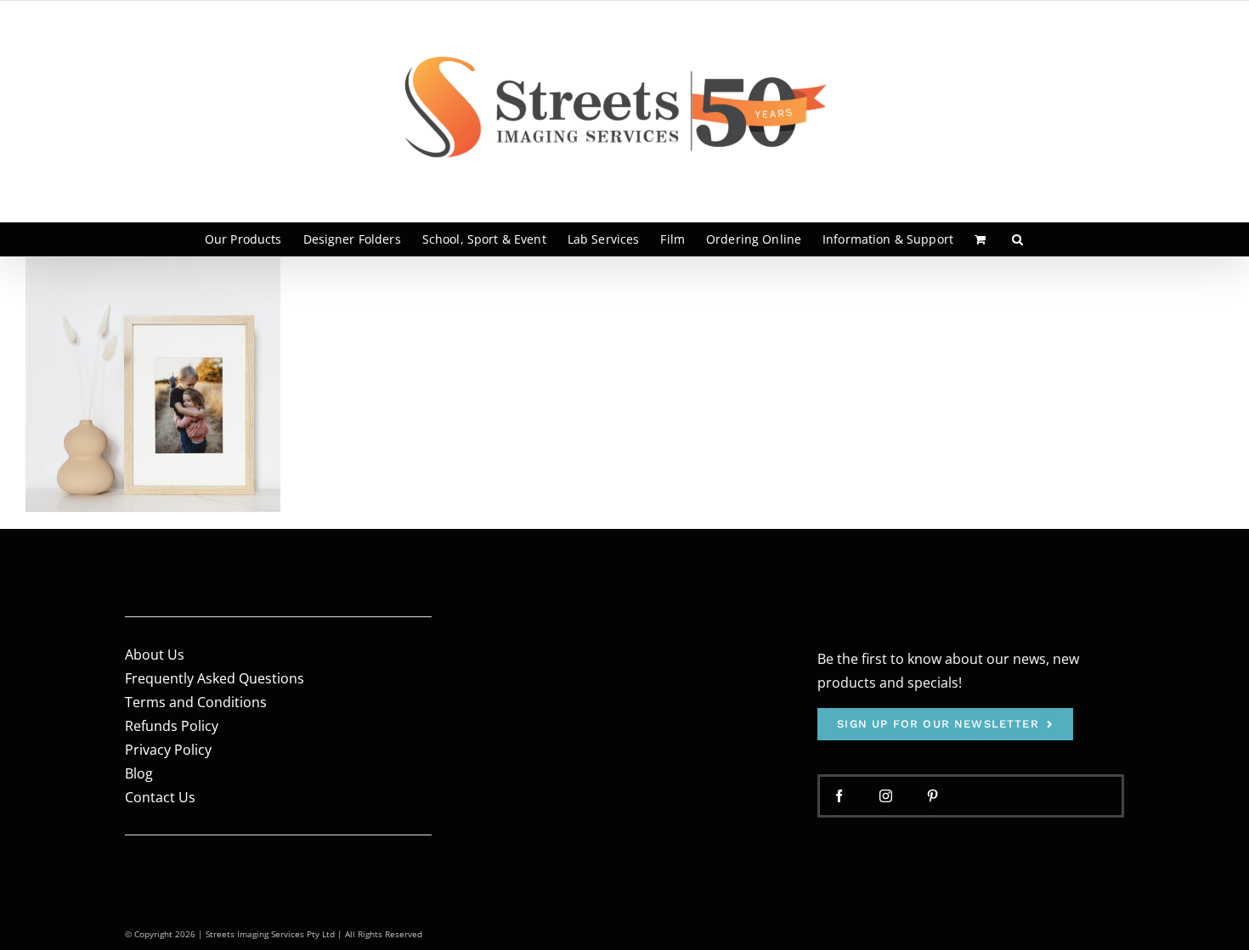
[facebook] (839, 796)
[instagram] (886, 796)
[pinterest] (932, 796)
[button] (1017, 239)
